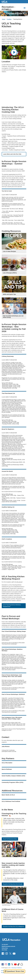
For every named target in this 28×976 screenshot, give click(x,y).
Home (3, 19)
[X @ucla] (12, 964)
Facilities (9, 19)
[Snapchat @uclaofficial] (21, 964)
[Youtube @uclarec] (14, 953)
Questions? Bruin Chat (15, 971)
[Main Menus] (24, 8)
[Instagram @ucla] (5, 964)
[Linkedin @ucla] (9, 964)
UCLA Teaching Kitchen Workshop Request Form (12, 605)
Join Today (4, 949)
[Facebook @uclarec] (3, 953)
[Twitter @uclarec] (10, 953)
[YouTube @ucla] (15, 964)
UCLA (5, 1)
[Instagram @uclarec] (6, 953)
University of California (16, 967)
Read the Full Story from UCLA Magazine (13, 926)
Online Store (5, 948)
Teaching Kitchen (17, 19)
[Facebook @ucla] (2, 964)
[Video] (14, 52)
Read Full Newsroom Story (10, 839)
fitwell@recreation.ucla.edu (8, 946)
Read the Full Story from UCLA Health (12, 884)
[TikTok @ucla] (18, 964)
